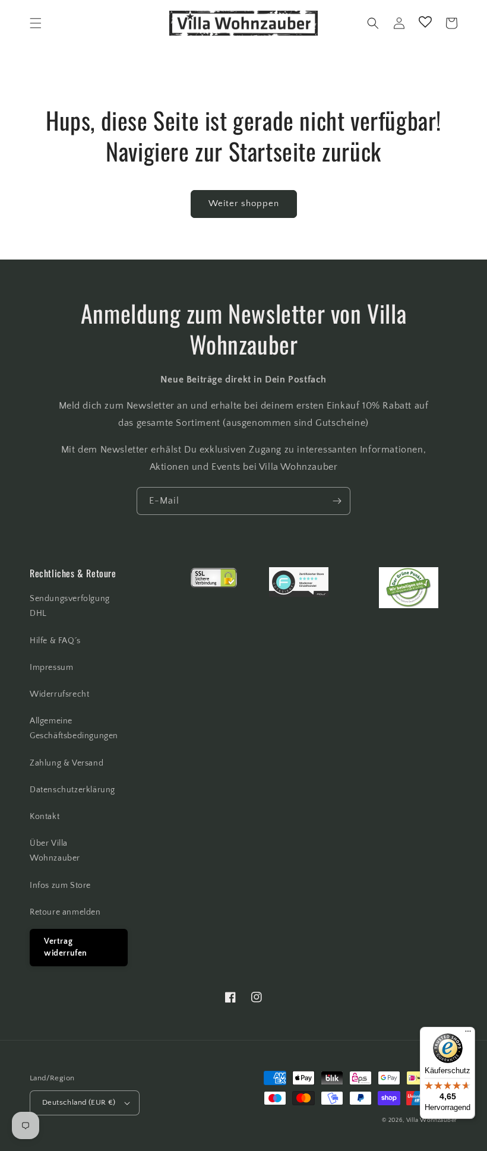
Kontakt (44, 816)
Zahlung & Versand (66, 763)
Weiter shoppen (243, 203)
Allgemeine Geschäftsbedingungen (74, 728)
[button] (36, 23)
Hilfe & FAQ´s (55, 641)
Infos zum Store (60, 885)
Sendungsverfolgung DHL (70, 606)
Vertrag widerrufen (65, 947)
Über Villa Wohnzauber (55, 851)
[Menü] (468, 1034)
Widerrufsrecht (59, 694)
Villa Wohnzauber (431, 1120)
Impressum (51, 667)
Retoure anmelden (65, 912)
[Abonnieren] (337, 501)
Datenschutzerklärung (72, 790)
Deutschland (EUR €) (79, 1102)
